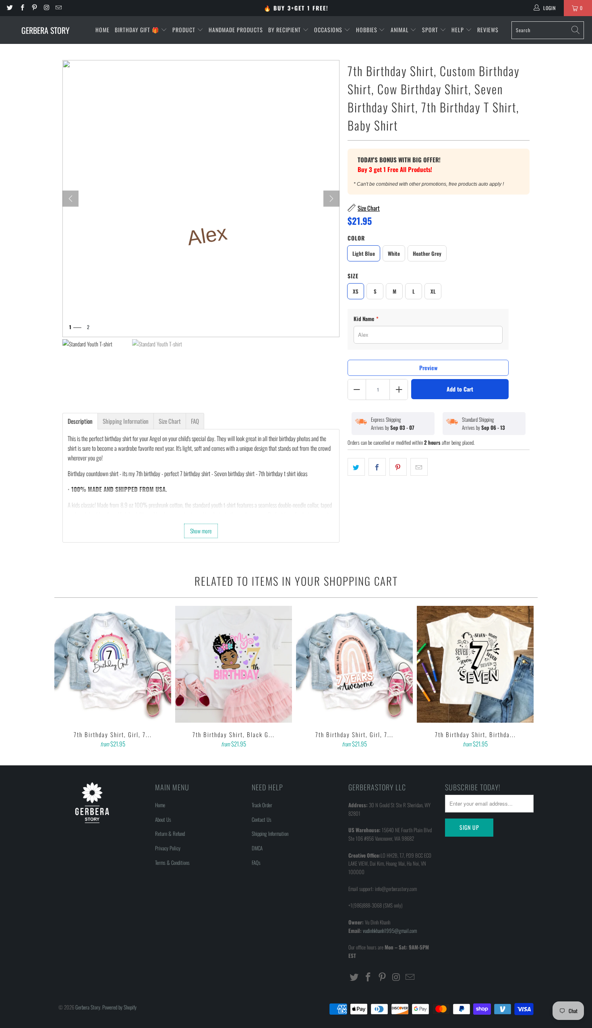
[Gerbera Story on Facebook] (21, 7)
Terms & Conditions (172, 862)
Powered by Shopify (119, 1007)
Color (356, 238)
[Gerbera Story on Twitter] (9, 7)
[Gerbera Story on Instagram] (46, 7)
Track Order (262, 805)
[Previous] (66, 677)
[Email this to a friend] (419, 467)
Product (184, 29)
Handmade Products (236, 29)
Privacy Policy (167, 848)
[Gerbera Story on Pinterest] (34, 7)
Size (353, 276)
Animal (400, 29)
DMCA (257, 848)
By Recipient (285, 29)
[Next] (331, 199)
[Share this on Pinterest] (398, 467)
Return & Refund (170, 833)
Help (458, 29)
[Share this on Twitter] (356, 467)
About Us (163, 819)
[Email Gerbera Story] (58, 7)
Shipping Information (270, 833)
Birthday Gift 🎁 (138, 29)
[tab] (80, 421)
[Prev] (70, 199)
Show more (201, 530)
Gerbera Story (87, 1007)
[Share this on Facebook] (377, 467)
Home (102, 29)
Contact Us (261, 819)
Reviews (488, 29)
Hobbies (367, 29)
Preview (428, 367)
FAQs (256, 862)
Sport (431, 29)
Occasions (329, 29)
